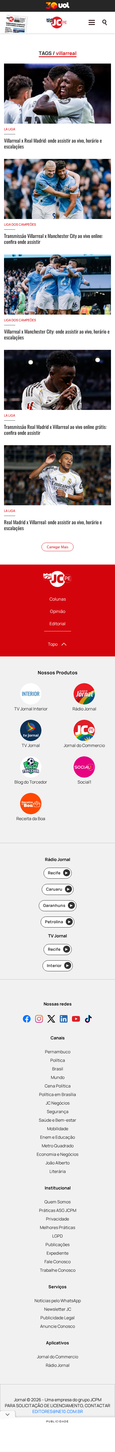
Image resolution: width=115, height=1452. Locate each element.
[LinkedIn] (64, 1019)
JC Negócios (58, 1103)
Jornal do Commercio (57, 1357)
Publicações (57, 1244)
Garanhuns (58, 905)
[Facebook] (27, 1019)
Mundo (57, 1077)
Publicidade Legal (57, 1318)
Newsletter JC (57, 1309)
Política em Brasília (57, 1094)
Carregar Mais (57, 547)
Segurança (57, 1111)
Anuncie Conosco (57, 1326)
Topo (52, 644)
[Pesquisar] (104, 22)
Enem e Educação (57, 1137)
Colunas (57, 599)
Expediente (57, 1253)
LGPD (57, 1236)
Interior (58, 965)
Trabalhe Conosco (57, 1270)
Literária (57, 1171)
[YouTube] (76, 1019)
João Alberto (57, 1163)
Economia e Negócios (57, 1154)
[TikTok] (88, 1019)
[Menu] (91, 22)
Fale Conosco (57, 1262)
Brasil (57, 1069)
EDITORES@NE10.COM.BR (57, 1411)
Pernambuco (57, 1052)
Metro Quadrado (58, 1146)
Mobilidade (57, 1129)
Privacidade (57, 1219)
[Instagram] (39, 1019)
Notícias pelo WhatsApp (57, 1301)
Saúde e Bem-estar (57, 1120)
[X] (51, 1019)
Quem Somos (57, 1202)
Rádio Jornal (58, 1365)
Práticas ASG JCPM (57, 1210)
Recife (58, 873)
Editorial (57, 624)
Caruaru (58, 889)
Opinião (57, 611)
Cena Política (58, 1086)
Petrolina (58, 922)
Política (57, 1060)
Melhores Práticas (57, 1227)
